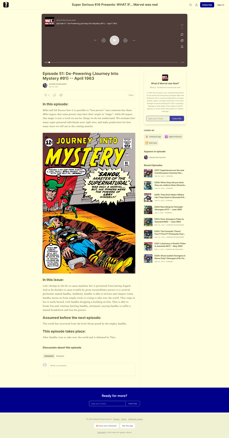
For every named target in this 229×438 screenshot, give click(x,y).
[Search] (190, 4)
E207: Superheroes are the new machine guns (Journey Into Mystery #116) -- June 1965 (169, 171)
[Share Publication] (196, 4)
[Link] (39, 104)
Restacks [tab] (60, 356)
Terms (123, 419)
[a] (148, 173)
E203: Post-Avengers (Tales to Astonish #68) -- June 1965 (169, 220)
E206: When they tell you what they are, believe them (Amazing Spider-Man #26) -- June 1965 (170, 184)
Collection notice (135, 419)
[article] (165, 173)
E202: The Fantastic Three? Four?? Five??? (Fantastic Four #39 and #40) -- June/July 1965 (170, 232)
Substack (101, 432)
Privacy (116, 419)
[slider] (114, 62)
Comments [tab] (49, 356)
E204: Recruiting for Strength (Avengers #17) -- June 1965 (169, 208)
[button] (95, 40)
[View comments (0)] (182, 34)
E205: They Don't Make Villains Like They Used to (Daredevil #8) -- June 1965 (170, 196)
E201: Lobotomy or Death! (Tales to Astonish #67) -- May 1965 (170, 244)
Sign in (220, 4)
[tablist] (54, 356)
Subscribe (207, 4)
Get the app (127, 425)
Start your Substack (107, 425)
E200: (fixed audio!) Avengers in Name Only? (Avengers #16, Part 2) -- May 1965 (170, 257)
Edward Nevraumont (58, 84)
